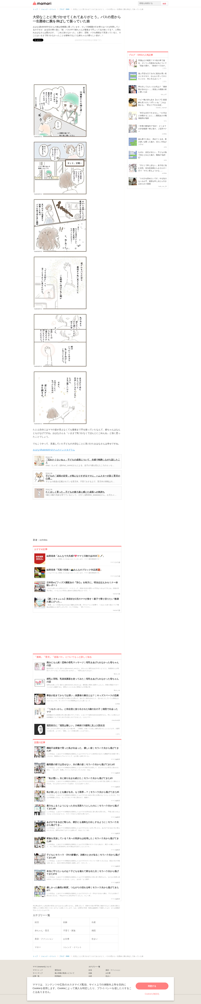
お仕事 (108, 973)
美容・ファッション (113, 970)
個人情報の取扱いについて (64, 973)
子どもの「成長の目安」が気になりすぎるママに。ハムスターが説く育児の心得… (83, 477)
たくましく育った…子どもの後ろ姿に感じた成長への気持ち (75, 491)
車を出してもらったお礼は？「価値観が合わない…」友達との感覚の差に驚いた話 (152, 89)
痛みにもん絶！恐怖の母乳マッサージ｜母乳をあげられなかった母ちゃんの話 (83, 664)
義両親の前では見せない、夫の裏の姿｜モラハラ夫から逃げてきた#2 (81, 764)
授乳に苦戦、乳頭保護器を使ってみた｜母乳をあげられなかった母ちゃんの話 (83, 680)
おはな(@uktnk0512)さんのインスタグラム (54, 449)
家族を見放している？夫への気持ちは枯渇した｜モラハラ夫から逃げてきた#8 (83, 840)
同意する (152, 985)
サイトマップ (38, 973)
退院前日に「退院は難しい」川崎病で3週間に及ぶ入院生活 (76, 725)
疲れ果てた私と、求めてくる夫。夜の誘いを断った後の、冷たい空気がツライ (152, 142)
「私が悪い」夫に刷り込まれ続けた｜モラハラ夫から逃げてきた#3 (80, 778)
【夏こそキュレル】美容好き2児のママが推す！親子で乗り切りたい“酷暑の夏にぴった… (83, 600)
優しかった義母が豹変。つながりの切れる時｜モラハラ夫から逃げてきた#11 (83, 889)
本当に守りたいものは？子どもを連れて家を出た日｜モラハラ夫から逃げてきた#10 (83, 872)
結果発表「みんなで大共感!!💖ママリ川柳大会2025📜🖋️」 (76, 555)
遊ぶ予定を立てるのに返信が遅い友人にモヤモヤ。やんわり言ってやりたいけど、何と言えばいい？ (152, 76)
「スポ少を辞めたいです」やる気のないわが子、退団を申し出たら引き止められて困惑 (152, 181)
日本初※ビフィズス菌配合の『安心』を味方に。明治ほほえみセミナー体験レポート (82, 584)
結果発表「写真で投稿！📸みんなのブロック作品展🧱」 (74, 569)
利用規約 (58, 976)
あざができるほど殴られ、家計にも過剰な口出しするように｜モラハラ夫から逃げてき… (83, 823)
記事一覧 (36, 976)
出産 (90, 976)
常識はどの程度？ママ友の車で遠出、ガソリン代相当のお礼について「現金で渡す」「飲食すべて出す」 (152, 63)
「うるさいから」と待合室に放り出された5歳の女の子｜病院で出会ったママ (82, 710)
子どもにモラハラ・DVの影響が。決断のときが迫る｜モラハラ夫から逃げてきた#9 (83, 856)
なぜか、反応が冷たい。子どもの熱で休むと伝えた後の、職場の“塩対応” (152, 155)
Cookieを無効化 (152, 993)
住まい (108, 976)
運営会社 (58, 970)
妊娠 (90, 973)
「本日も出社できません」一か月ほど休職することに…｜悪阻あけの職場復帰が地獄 (152, 115)
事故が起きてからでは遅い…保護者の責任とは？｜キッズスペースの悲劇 (83, 695)
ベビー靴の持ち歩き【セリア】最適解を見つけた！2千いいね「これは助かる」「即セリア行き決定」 (152, 102)
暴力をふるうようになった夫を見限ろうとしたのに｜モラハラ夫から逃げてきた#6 (83, 807)
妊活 (90, 970)
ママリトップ (38, 970)
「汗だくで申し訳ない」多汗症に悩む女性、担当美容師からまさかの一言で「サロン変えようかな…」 (152, 168)
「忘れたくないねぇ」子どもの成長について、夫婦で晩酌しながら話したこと (83, 461)
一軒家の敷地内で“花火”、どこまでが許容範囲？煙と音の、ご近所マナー (152, 128)
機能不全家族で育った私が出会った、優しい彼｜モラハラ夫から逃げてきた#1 (83, 749)
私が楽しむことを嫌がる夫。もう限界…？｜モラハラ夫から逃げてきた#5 (83, 792)
